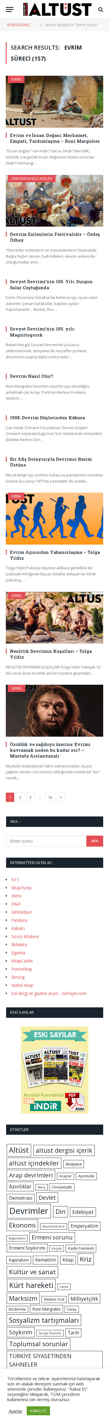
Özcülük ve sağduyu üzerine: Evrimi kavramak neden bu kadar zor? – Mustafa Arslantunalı (50, 750)
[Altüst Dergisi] (57, 9)
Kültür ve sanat (32, 1271)
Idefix (16, 896)
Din (61, 1211)
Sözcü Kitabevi (25, 936)
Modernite (17, 1309)
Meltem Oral (54, 1299)
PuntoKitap (21, 969)
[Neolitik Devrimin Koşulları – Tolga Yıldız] (54, 618)
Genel (16, 595)
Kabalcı (18, 928)
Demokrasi (20, 1198)
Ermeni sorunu (52, 1237)
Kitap (68, 1260)
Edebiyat (83, 1211)
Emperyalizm (84, 1226)
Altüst (19, 1150)
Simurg (17, 977)
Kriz (86, 1259)
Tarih (73, 1332)
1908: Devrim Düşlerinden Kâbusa (47, 417)
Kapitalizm (19, 1260)
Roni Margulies (46, 1309)
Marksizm (23, 1298)
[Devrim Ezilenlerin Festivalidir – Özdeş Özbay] (54, 201)
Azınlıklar (20, 1186)
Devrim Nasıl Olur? (31, 376)
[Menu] (9, 9)
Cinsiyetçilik (61, 1187)
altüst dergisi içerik (64, 1150)
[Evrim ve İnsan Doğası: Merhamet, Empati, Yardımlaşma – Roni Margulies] (54, 101)
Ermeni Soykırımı (27, 1248)
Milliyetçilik (84, 1298)
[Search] (100, 9)
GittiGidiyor (21, 912)
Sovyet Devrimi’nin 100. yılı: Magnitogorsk (42, 331)
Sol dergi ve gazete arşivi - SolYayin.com (49, 993)
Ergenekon (17, 1238)
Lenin (64, 1287)
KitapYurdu (21, 887)
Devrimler (29, 1211)
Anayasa (74, 1164)
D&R (15, 904)
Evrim (16, 79)
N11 (15, 879)
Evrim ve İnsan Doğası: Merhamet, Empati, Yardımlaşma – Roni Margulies (55, 138)
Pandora (19, 920)
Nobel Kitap (22, 985)
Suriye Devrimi (50, 1333)
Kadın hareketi (81, 1248)
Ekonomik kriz (53, 1226)
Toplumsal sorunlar (38, 1344)
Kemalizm (45, 1260)
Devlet (47, 1197)
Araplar (65, 1176)
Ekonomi (22, 1225)
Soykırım (20, 1332)
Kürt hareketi (31, 1285)
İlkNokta (19, 944)
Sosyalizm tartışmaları (44, 1320)
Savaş (71, 1309)
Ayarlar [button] (15, 1411)
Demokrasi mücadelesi (31, 178)
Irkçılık (56, 1248)
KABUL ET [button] (38, 1410)
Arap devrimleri (31, 1175)
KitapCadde (22, 961)
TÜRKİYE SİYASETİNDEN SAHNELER (40, 1360)
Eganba (18, 952)
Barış (41, 1187)
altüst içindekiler (34, 1163)
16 (50, 797)
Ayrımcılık (86, 1176)
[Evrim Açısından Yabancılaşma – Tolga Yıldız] (54, 518)
